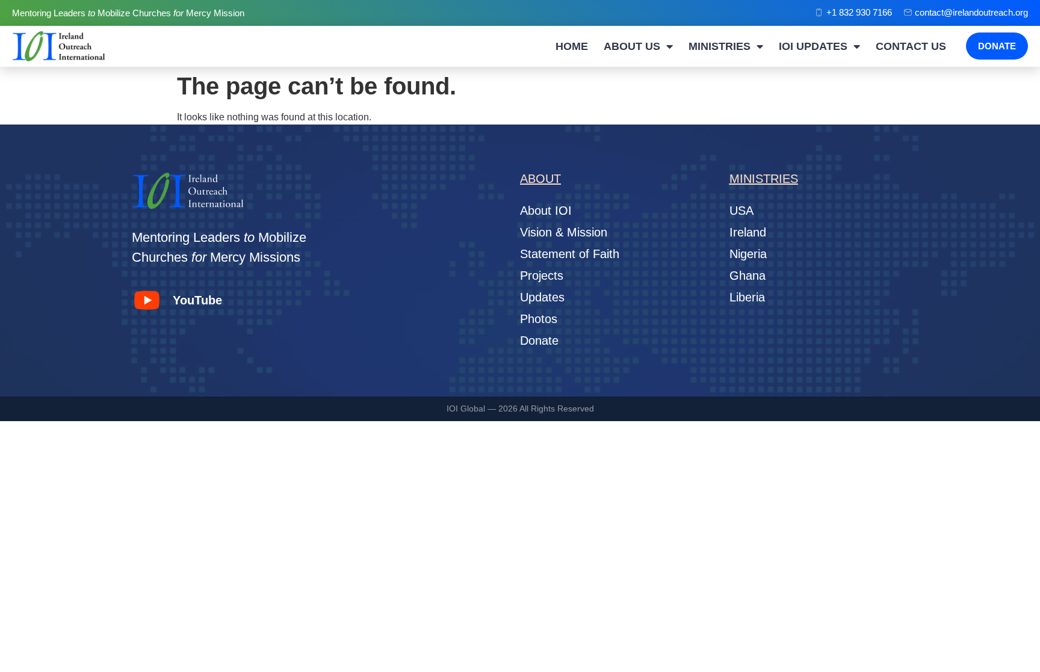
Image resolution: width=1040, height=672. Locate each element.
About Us (632, 46)
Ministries (720, 46)
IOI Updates (813, 46)
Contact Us (911, 46)
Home (572, 46)
